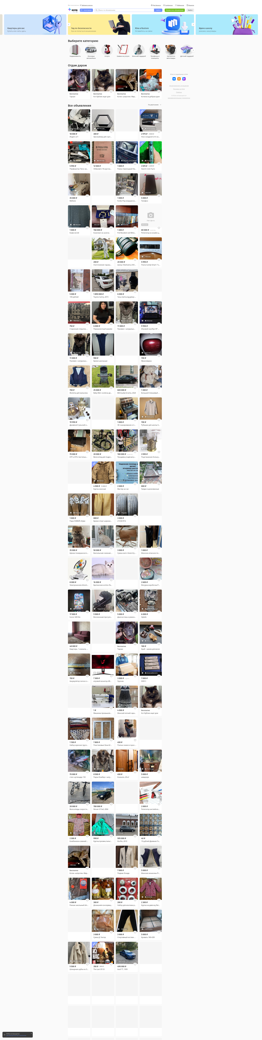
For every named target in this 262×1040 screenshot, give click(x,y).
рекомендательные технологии (179, 98)
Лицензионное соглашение (179, 86)
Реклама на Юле (179, 89)
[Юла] (72, 9)
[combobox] (124, 10)
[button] (87, 91)
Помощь (179, 92)
